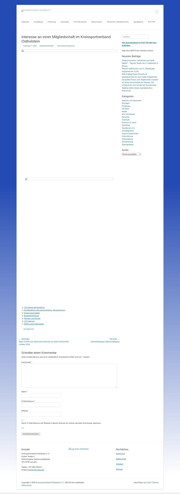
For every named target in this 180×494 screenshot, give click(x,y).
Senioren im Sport (129, 122)
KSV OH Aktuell (128, 114)
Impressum (120, 454)
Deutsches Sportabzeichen (118, 22)
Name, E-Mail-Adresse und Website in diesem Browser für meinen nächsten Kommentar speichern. (61, 423)
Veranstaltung (127, 139)
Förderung (52, 22)
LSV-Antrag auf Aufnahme (34, 307)
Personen (126, 117)
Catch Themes (153, 482)
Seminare (126, 120)
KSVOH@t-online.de (36, 470)
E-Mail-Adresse (28, 401)
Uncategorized (28, 329)
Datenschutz (121, 459)
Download (65, 22)
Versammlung (127, 142)
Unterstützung (127, 136)
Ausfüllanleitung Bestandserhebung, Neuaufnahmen (44, 310)
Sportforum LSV (128, 128)
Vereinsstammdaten (32, 313)
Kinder (124, 111)
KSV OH (151, 22)
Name (24, 392)
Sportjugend (138, 22)
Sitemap (119, 469)
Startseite (25, 22)
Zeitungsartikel (127, 144)
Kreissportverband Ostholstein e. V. (50, 482)
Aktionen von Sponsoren (131, 100)
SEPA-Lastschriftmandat (34, 324)
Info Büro (125, 109)
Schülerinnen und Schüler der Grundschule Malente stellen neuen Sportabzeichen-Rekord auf (139, 88)
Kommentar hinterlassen (66, 46)
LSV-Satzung (29, 321)
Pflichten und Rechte (32, 318)
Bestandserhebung (31, 316)
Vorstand (119, 464)
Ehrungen (126, 103)
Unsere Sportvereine (130, 133)
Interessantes (96, 22)
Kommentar (26, 362)
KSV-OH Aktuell (80, 22)
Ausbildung (38, 22)
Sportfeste (126, 125)
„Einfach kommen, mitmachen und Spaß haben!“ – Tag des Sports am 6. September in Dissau (140, 63)
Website (24, 411)
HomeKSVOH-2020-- (47, 46)
